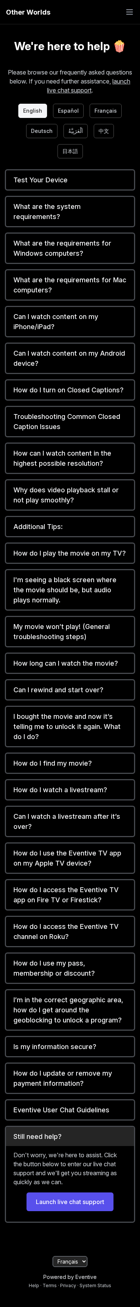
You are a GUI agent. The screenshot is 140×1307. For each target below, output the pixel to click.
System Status (95, 1285)
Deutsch (42, 131)
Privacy (68, 1285)
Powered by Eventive (70, 1277)
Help (34, 1285)
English (32, 110)
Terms (50, 1285)
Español (68, 110)
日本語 (70, 151)
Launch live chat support (70, 1202)
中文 (104, 131)
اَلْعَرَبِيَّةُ (75, 131)
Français (105, 110)
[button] (70, 179)
